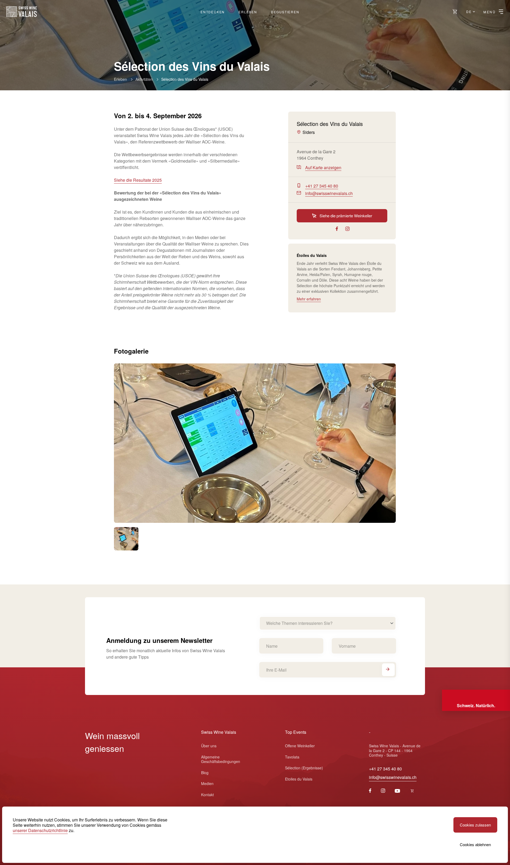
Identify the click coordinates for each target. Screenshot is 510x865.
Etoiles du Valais (298, 779)
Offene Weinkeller (300, 745)
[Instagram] (383, 791)
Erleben (248, 12)
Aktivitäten (144, 79)
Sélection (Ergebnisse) (304, 767)
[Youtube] (397, 791)
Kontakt (207, 794)
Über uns (208, 745)
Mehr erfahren (309, 299)
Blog (205, 772)
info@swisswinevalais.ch (392, 777)
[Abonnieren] (388, 669)
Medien (207, 783)
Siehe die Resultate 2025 (138, 180)
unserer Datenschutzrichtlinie (40, 830)
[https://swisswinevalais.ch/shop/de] (455, 11)
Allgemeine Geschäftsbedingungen (220, 759)
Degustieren (285, 12)
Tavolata (292, 757)
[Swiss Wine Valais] (21, 11)
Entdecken (213, 12)
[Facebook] (370, 791)
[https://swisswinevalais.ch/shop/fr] (412, 791)
